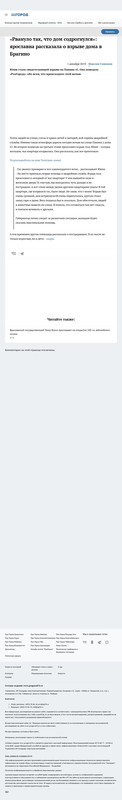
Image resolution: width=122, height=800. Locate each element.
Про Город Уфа (37, 642)
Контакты (9, 673)
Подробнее (56, 766)
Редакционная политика (42, 673)
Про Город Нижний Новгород (43, 638)
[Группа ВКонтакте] (84, 642)
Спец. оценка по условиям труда (18, 756)
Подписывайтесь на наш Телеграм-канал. (36, 160)
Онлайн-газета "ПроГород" (42, 649)
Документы (10, 649)
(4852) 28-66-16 (31, 704)
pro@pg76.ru (43, 704)
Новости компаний (13, 667)
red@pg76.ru (38, 707)
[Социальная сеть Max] (107, 642)
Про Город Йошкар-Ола (66, 634)
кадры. (50, 238)
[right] (118, 23)
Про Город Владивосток (15, 645)
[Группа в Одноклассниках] (92, 642)
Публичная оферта (13, 656)
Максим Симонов (100, 64)
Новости (61, 673)
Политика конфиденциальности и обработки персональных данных (33, 770)
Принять (110, 31)
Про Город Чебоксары (65, 642)
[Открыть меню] (6, 15)
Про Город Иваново (39, 634)
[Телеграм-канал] (99, 642)
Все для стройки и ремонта (80, 22)
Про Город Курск (12, 638)
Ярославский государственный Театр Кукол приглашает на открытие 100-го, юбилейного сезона (60, 334)
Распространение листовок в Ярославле (22, 731)
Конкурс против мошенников (18, 22)
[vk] (14, 253)
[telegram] (23, 253)
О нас (60, 667)
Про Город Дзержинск (14, 634)
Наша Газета (61, 645)
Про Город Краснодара (40, 645)
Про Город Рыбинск (13, 642)
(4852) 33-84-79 (26, 707)
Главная (8, 677)
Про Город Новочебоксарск (67, 638)
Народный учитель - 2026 (50, 22)
